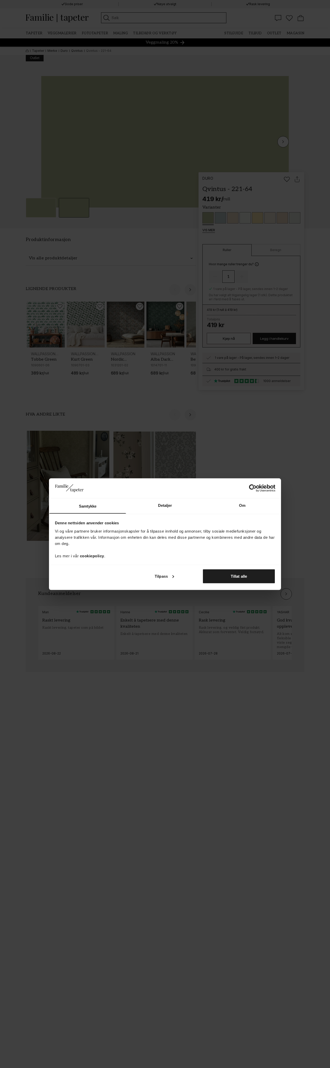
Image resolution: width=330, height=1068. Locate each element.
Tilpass (161, 576)
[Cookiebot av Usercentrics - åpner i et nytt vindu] (252, 488)
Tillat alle (239, 576)
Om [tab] (242, 505)
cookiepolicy (92, 555)
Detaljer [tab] (165, 505)
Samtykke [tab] (88, 506)
